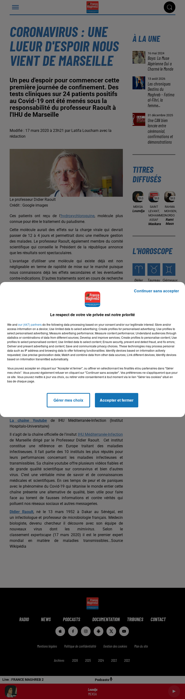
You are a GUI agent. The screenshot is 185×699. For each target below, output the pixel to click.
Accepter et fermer (116, 400)
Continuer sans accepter (156, 291)
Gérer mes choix (68, 400)
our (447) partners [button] (30, 324)
